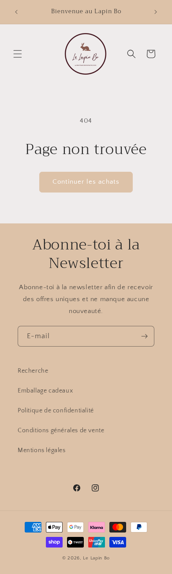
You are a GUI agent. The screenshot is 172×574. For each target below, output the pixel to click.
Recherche (33, 370)
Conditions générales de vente (61, 430)
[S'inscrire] (144, 336)
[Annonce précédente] (16, 12)
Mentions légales (42, 450)
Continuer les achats (86, 181)
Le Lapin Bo (96, 558)
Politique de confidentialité (56, 410)
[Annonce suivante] (155, 12)
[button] (17, 54)
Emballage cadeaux (45, 390)
